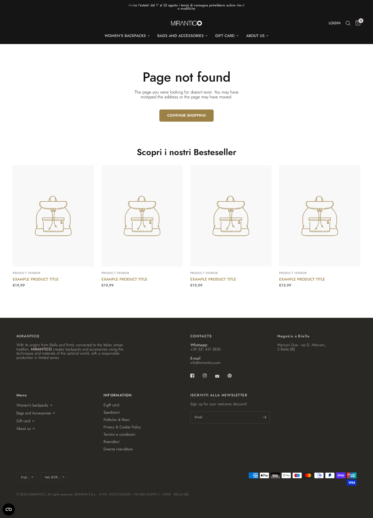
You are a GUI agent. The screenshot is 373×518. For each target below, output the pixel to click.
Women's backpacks (125, 36)
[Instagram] (208, 375)
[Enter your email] (265, 417)
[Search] (348, 23)
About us (255, 36)
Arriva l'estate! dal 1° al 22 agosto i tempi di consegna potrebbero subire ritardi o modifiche (186, 7)
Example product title (36, 279)
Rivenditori (112, 442)
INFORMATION (118, 395)
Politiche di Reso (116, 419)
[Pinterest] (233, 375)
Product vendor (26, 273)
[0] (356, 23)
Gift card (225, 36)
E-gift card (111, 405)
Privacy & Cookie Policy (122, 427)
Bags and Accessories (180, 36)
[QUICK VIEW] (53, 216)
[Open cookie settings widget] (9, 509)
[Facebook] (195, 375)
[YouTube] (220, 376)
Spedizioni (112, 412)
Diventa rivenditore (118, 449)
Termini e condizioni (119, 434)
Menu (21, 395)
